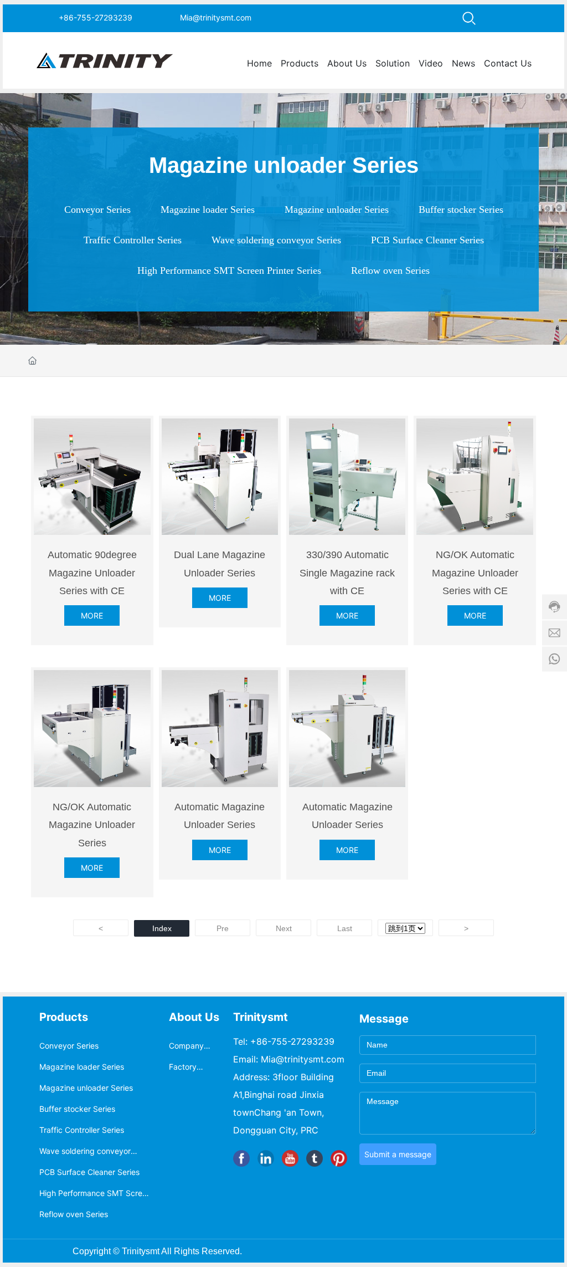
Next (284, 928)
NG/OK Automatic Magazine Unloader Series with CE (475, 572)
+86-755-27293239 (95, 17)
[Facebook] (241, 1158)
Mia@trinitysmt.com (215, 17)
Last (344, 928)
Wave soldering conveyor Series (276, 240)
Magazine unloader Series (337, 209)
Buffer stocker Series (461, 209)
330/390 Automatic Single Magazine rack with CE (347, 572)
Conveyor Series (97, 209)
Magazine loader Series (208, 209)
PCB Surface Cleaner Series (427, 240)
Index (162, 928)
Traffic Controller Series (133, 240)
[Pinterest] (339, 1158)
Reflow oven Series (390, 270)
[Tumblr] (314, 1158)
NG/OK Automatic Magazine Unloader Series (92, 825)
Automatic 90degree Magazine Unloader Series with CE (92, 572)
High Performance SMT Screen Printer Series (229, 270)
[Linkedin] (265, 1158)
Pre (223, 928)
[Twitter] (290, 1158)
